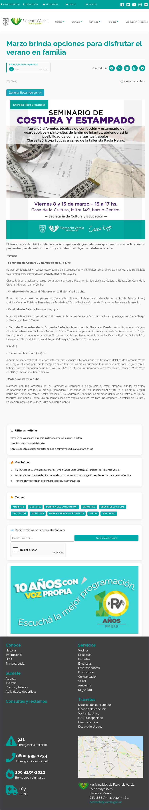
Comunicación (87, 676)
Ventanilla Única (88, 713)
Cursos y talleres (17, 687)
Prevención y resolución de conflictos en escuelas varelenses (47, 480)
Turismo (11, 683)
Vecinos (83, 650)
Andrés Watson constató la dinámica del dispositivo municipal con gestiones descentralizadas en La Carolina (73, 475)
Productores (86, 672)
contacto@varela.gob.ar (106, 802)
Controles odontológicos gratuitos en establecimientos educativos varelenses (52, 449)
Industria (37, 513)
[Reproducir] (11, 69)
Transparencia (15, 663)
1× (46, 69)
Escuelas (84, 659)
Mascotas (84, 655)
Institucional (14, 655)
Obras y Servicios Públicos (66, 513)
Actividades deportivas (21, 691)
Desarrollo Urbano (90, 726)
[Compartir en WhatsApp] (135, 68)
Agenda (11, 678)
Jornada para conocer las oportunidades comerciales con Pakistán (46, 438)
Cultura (35, 507)
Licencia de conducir (92, 709)
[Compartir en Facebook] (112, 68)
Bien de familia (88, 722)
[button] (19, 169)
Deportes (89, 507)
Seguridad (108, 513)
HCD (9, 659)
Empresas (85, 663)
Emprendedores (89, 668)
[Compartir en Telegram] (142, 68)
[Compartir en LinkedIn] (127, 68)
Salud (93, 513)
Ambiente (18, 507)
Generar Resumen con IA (25, 92)
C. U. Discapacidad (90, 718)
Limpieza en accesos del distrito (28, 443)
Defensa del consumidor (94, 704)
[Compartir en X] (119, 68)
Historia (11, 650)
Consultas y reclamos (26, 701)
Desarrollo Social (113, 507)
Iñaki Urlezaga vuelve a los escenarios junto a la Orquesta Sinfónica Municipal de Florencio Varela (67, 470)
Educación (19, 513)
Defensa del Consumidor (61, 507)
